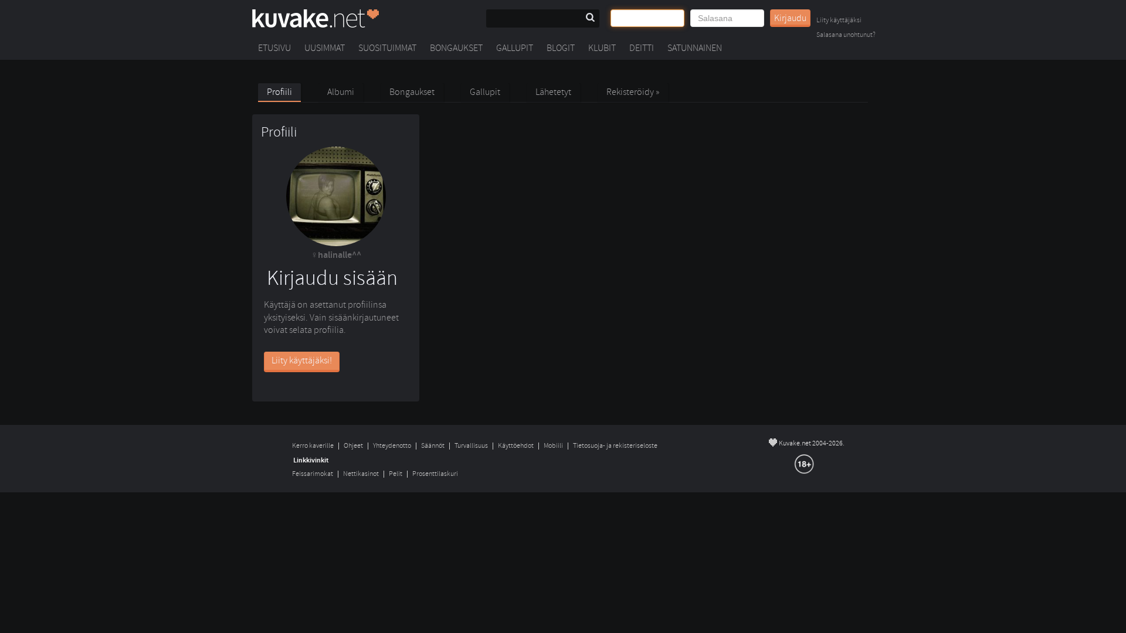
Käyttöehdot (516, 445)
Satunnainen (694, 48)
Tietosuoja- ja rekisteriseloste (615, 445)
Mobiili (553, 445)
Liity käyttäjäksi (839, 21)
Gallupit (514, 48)
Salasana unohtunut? (846, 35)
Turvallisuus (471, 445)
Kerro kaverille (313, 445)
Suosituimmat (387, 48)
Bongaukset (456, 48)
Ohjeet (353, 445)
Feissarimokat (312, 473)
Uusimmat (324, 48)
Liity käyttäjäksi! (302, 360)
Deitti (641, 48)
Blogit (561, 48)
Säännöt (433, 445)
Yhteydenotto (392, 445)
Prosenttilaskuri (435, 473)
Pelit (395, 473)
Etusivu (274, 48)
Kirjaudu (790, 18)
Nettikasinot (361, 473)
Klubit (602, 48)
